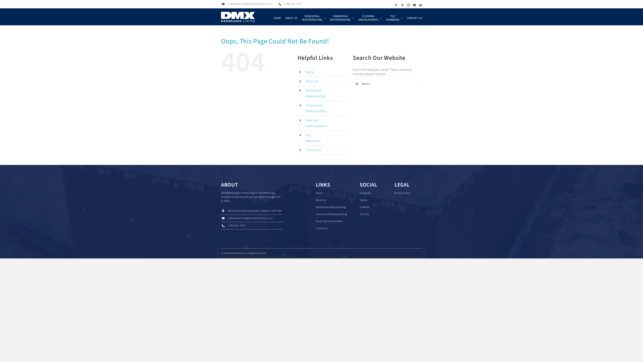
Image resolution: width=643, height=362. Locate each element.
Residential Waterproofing (331, 207)
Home (310, 72)
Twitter (364, 200)
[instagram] (408, 5)
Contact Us (313, 150)
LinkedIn (365, 207)
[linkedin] (420, 5)
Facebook (365, 193)
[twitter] (402, 5)
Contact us (322, 228)
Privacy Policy (402, 193)
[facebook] (396, 5)
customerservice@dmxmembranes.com (250, 4)
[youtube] (414, 5)
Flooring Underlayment (329, 221)
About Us (312, 81)
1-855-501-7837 (293, 4)
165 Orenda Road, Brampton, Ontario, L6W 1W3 (254, 211)
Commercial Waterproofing (331, 214)
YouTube (364, 214)
